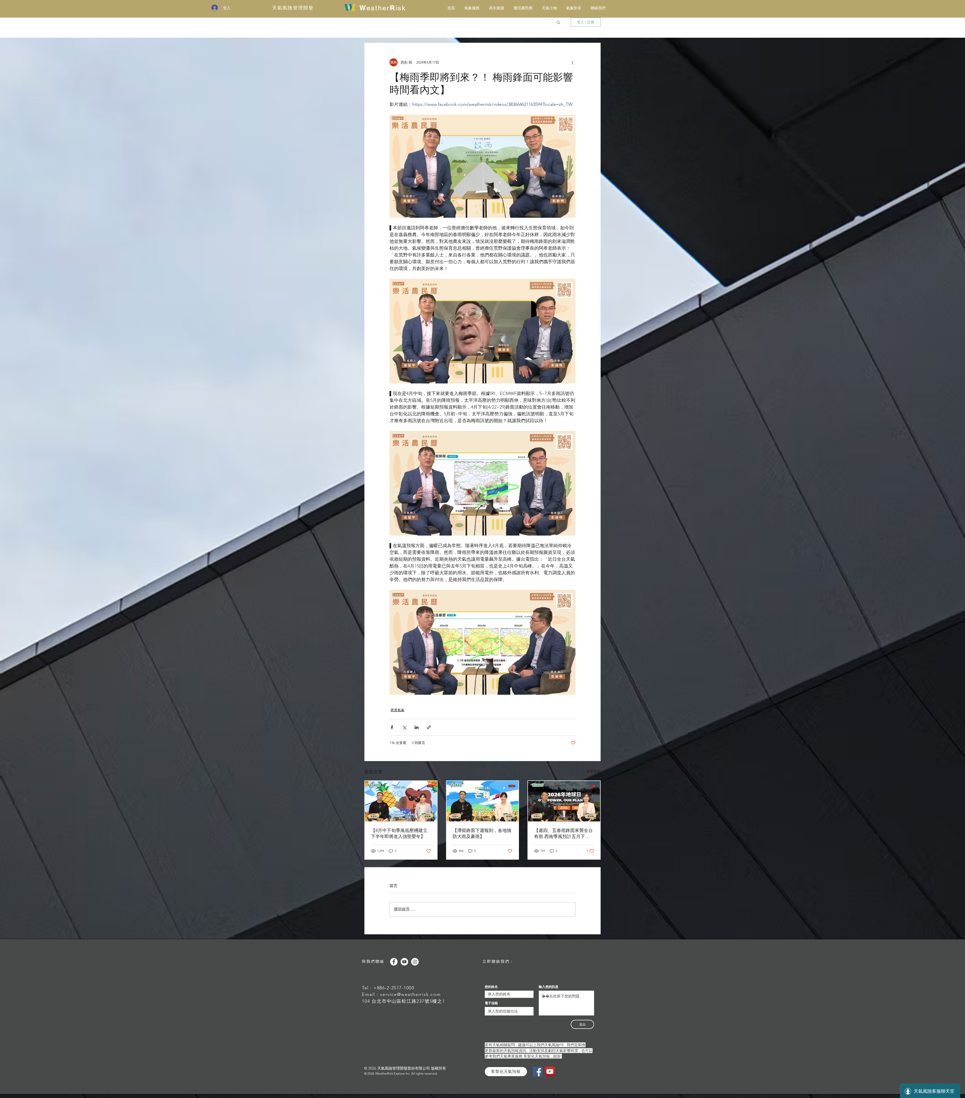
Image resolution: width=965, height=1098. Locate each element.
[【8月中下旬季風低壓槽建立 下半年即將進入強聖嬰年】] (401, 801)
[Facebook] (538, 1071)
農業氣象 (398, 710)
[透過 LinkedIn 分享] (416, 727)
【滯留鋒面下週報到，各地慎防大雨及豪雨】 (482, 833)
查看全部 (594, 771)
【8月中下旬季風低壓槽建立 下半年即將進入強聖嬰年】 (399, 833)
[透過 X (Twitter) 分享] (404, 727)
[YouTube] (550, 1071)
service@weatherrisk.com (410, 994)
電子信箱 (491, 1003)
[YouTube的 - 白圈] (404, 961)
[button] (558, 22)
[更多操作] (572, 62)
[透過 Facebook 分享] (392, 727)
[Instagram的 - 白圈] (415, 961)
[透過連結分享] (428, 727)
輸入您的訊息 (548, 986)
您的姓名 (491, 986)
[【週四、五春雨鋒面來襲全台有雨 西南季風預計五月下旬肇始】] (564, 801)
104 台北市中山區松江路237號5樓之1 (403, 1001)
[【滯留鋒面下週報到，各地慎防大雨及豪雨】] (483, 801)
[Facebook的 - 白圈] (394, 961)
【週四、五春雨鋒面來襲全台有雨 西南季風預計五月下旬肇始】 (563, 834)
